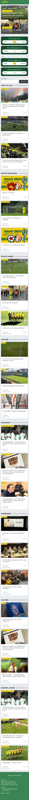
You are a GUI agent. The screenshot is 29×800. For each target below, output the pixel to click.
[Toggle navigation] (26, 2)
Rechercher (4, 78)
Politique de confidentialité (14, 775)
